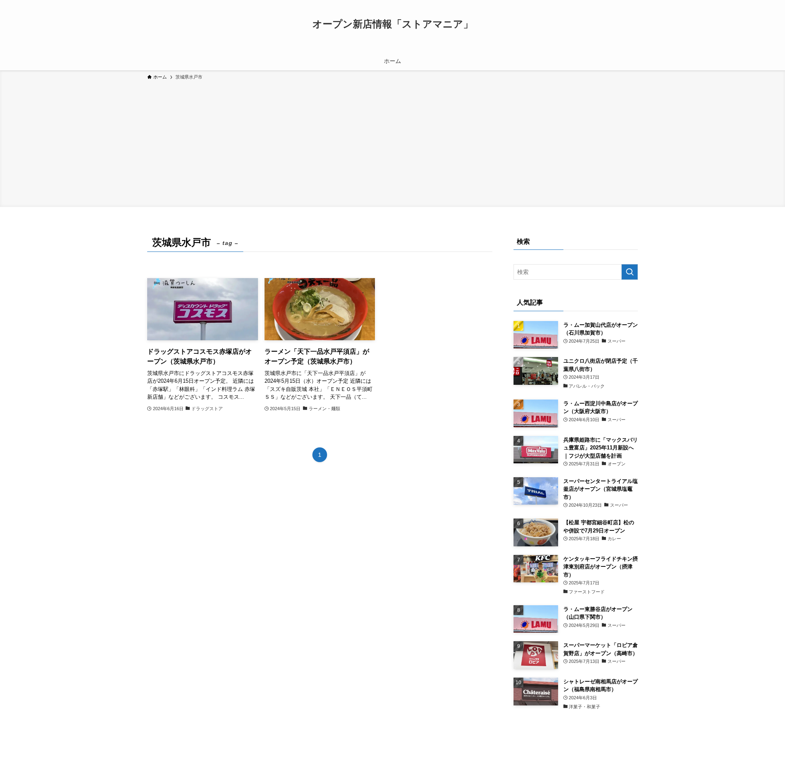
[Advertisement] (392, 142)
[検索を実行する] (629, 272)
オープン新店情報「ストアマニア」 (392, 24)
